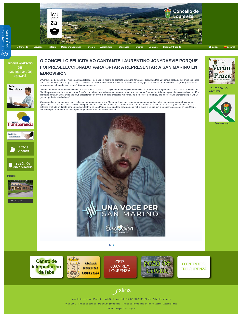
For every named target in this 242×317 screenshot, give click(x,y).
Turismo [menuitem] (90, 47)
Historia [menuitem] (52, 47)
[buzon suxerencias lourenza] (20, 170)
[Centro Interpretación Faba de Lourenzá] (47, 279)
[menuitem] (214, 47)
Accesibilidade (170, 303)
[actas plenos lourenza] (20, 155)
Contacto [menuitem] (153, 47)
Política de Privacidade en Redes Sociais (141, 303)
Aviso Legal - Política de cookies (80, 303)
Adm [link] (155, 299)
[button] (12, 188)
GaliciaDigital (129, 308)
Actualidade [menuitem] (106, 47)
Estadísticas (165, 299)
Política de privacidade (109, 303)
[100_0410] (20, 188)
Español (231, 47)
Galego (214, 47)
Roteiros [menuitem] (139, 47)
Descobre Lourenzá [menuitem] (71, 47)
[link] (121, 43)
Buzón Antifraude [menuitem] (172, 47)
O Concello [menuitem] (22, 47)
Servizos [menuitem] (38, 47)
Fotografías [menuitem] (123, 47)
